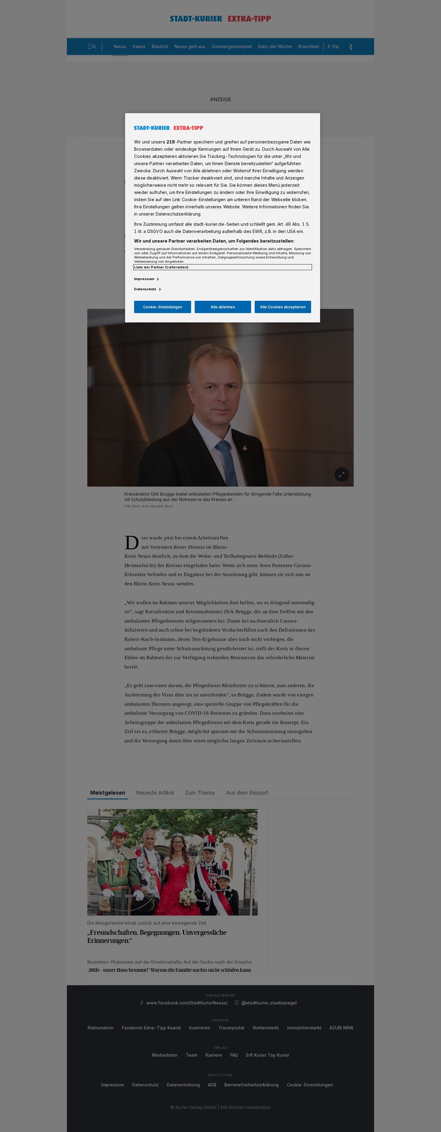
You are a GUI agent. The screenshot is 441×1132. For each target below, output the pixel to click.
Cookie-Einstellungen (162, 307)
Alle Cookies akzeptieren (282, 307)
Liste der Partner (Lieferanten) (161, 267)
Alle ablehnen (223, 307)
